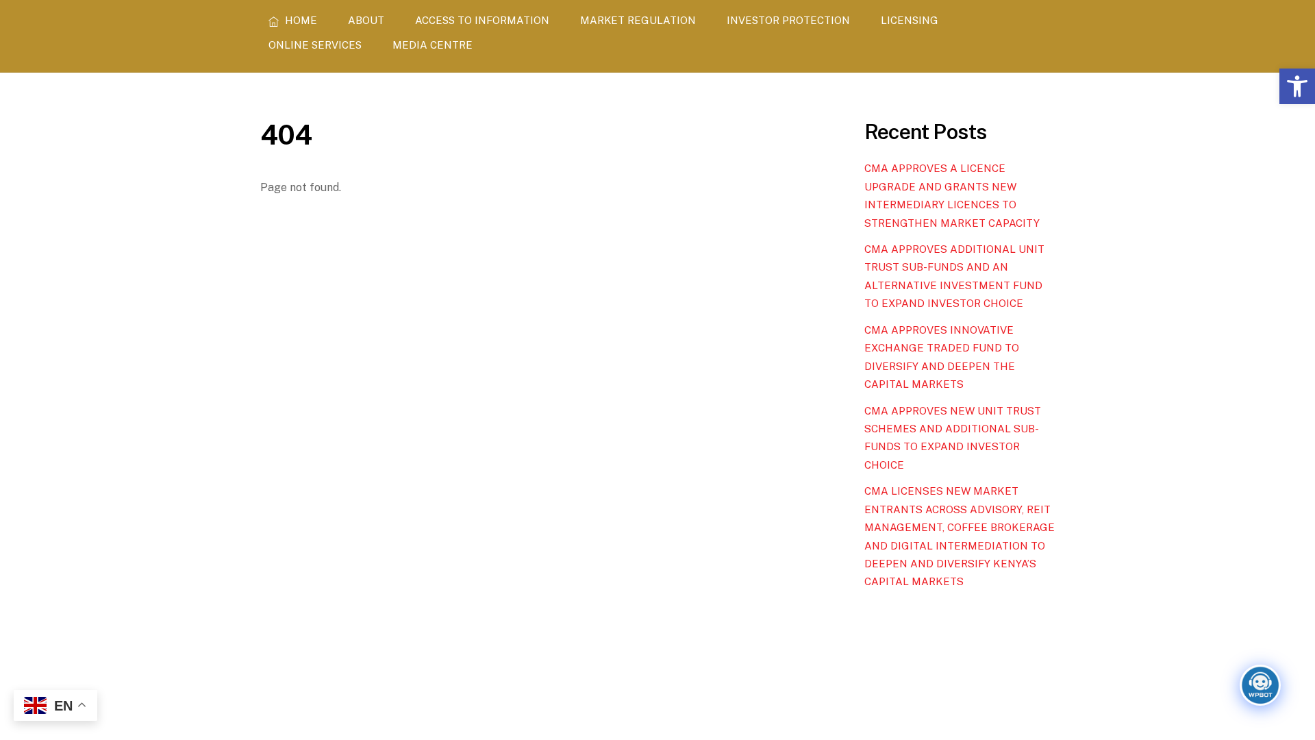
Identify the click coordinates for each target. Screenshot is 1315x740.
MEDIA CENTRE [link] (432, 45)
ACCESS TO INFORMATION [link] (482, 20)
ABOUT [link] (366, 20)
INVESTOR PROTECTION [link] (788, 20)
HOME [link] (299, 20)
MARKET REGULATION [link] (638, 20)
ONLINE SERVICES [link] (315, 45)
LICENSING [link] (909, 20)
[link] (1297, 86)
